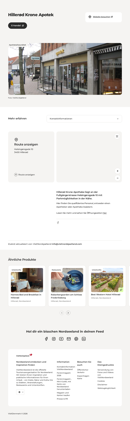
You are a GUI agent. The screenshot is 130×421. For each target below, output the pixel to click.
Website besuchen (101, 17)
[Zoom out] (118, 178)
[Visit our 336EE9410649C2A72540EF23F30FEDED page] (69, 339)
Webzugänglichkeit (107, 388)
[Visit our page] (46, 339)
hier (105, 213)
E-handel (16, 25)
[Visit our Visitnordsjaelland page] (61, 339)
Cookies (101, 381)
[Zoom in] (118, 171)
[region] (89, 156)
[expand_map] (117, 136)
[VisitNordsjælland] (24, 355)
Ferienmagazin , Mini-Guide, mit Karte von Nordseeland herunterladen (64, 384)
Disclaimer (102, 384)
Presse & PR (62, 399)
